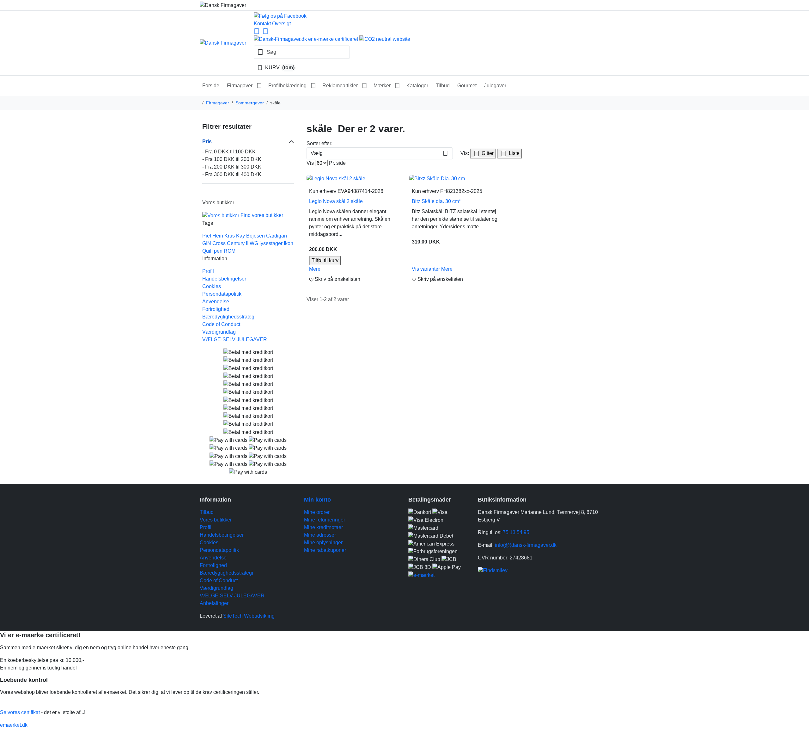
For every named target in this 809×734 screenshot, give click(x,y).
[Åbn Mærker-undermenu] (397, 86)
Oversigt (281, 23)
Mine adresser (320, 535)
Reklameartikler (340, 85)
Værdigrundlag (219, 332)
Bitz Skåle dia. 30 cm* (436, 201)
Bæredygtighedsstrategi (229, 316)
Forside (210, 85)
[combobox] (302, 52)
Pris (207, 141)
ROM (229, 251)
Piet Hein (212, 235)
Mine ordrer (317, 512)
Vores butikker (216, 519)
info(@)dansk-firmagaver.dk (526, 545)
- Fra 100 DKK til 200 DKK (231, 159)
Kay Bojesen (250, 235)
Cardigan (276, 235)
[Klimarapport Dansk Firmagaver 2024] (306, 38)
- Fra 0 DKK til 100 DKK (229, 151)
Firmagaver (239, 85)
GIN (206, 243)
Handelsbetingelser (224, 278)
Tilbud (443, 85)
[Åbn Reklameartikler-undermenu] (364, 86)
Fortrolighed (215, 309)
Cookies (211, 286)
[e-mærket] (421, 574)
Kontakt (262, 23)
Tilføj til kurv (325, 260)
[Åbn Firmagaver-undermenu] (259, 86)
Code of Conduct (221, 324)
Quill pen (212, 251)
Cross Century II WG (235, 243)
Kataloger (417, 85)
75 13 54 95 (516, 532)
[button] (354, 279)
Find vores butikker (261, 215)
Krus (229, 235)
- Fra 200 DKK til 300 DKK (231, 167)
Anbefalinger (214, 603)
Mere (314, 269)
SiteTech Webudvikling (249, 616)
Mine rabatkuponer (325, 550)
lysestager (271, 243)
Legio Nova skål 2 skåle (336, 201)
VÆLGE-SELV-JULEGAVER (234, 339)
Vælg (317, 153)
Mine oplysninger (323, 542)
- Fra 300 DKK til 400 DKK (231, 174)
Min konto (317, 500)
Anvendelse (215, 301)
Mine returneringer (324, 519)
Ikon (288, 243)
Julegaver (495, 85)
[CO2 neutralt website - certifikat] (384, 38)
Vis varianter (426, 269)
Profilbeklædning (287, 85)
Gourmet (467, 85)
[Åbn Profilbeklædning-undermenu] (313, 86)
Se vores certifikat (20, 712)
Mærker (382, 85)
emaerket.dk (13, 725)
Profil (208, 271)
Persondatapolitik (221, 294)
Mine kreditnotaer (323, 527)
